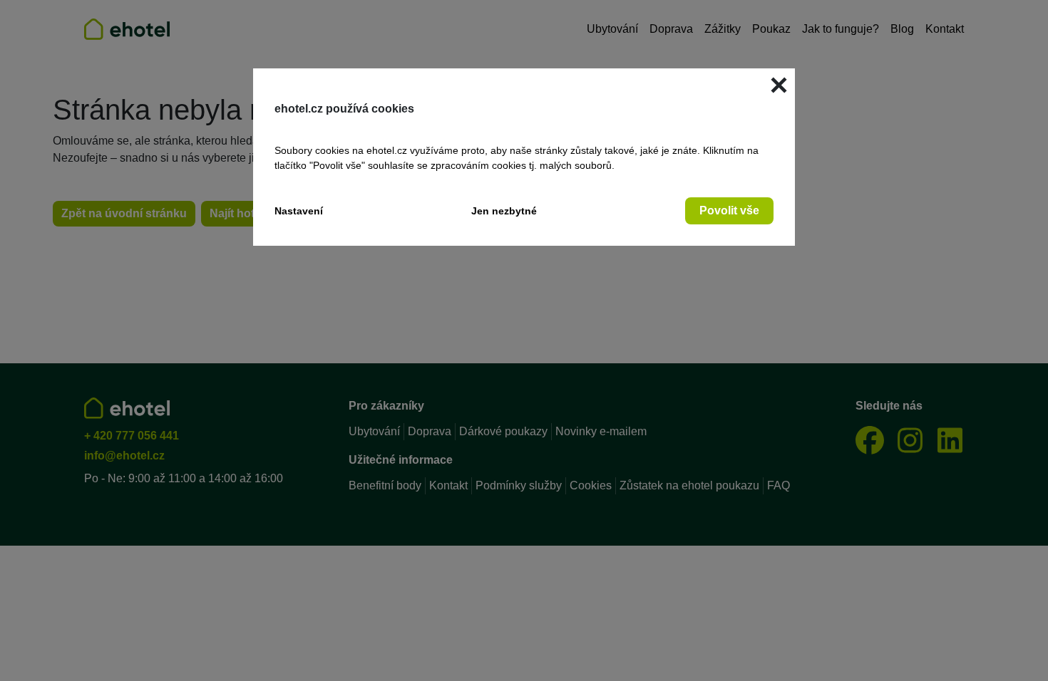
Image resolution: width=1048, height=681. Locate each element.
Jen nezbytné (504, 211)
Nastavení (298, 211)
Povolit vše (729, 210)
